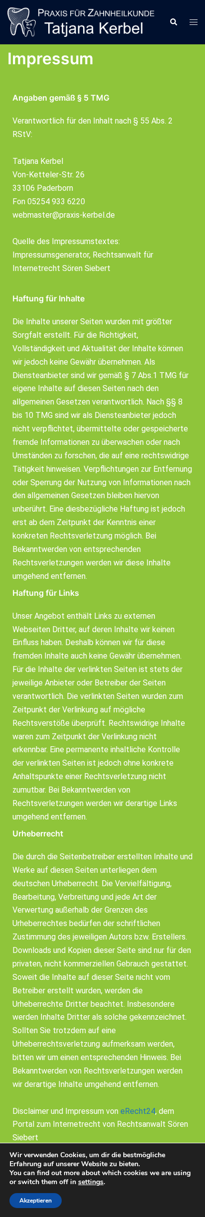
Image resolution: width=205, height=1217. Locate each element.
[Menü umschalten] (194, 22)
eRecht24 (137, 1111)
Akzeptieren (35, 1201)
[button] (173, 22)
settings (90, 1182)
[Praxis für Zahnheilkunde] (80, 21)
